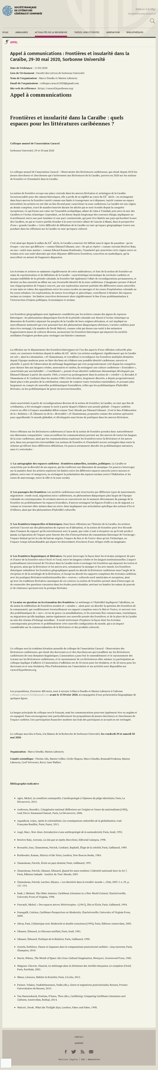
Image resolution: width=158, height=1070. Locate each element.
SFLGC (5, 32)
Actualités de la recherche (51, 32)
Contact (79, 1037)
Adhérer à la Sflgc (146, 9)
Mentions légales (68, 1059)
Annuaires (21, 32)
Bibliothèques (135, 32)
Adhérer (79, 1043)
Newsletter (94, 1059)
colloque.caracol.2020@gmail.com (29, 694)
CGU (83, 1059)
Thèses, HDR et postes (86, 32)
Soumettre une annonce (142, 13)
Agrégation (113, 32)
